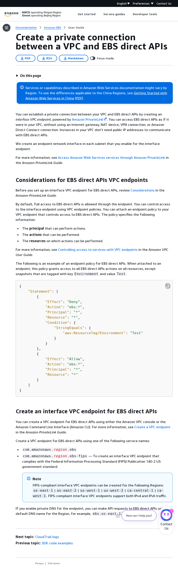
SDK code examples (57, 543)
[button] (28, 75)
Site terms (54, 563)
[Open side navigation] (6, 28)
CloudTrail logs (47, 537)
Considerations (142, 190)
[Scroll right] (160, 14)
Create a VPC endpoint (152, 427)
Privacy (39, 563)
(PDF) (79, 98)
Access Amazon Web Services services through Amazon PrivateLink (111, 157)
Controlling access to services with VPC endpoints (98, 249)
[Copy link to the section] (12, 180)
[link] (76, 27)
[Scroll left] (74, 14)
